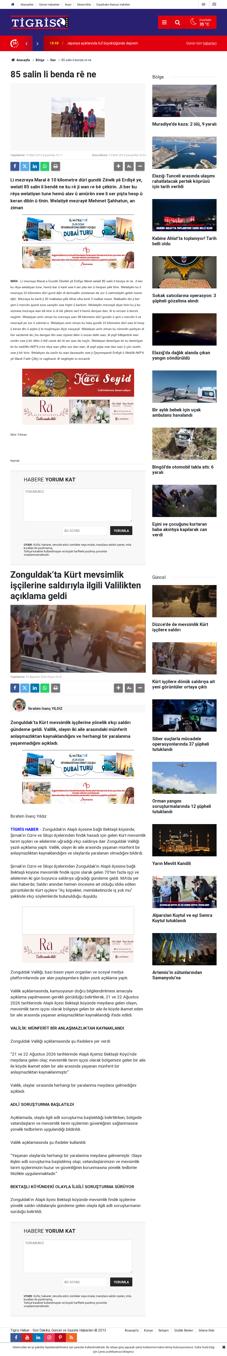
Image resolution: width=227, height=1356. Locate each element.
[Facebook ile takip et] (16, 1337)
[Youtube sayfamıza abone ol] (27, 1337)
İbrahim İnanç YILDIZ (45, 708)
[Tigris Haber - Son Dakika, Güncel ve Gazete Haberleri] (39, 22)
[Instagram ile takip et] (49, 1337)
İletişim (164, 1330)
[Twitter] (24, 166)
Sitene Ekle (84, 4)
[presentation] (26, 43)
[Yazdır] (55, 166)
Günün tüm (201, 43)
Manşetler (27, 4)
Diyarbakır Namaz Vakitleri (113, 4)
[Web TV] (203, 4)
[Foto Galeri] (214, 4)
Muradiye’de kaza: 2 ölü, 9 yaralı (91, 43)
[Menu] (164, 22)
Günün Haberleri (49, 4)
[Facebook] (14, 166)
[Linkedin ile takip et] (38, 1337)
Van (53, 60)
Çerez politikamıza (110, 1351)
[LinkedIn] (34, 166)
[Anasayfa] (12, 4)
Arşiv (68, 4)
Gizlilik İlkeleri (183, 1330)
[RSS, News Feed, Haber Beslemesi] (71, 1337)
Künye (148, 1330)
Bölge (40, 60)
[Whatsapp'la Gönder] (44, 166)
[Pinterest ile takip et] (60, 1337)
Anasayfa (23, 60)
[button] (118, 166)
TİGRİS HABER (24, 829)
